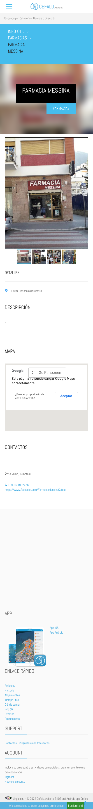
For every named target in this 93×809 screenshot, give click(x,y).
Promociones (12, 719)
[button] (8, 193)
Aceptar (66, 396)
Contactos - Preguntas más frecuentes (27, 743)
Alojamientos (12, 695)
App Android (56, 632)
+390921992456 (18, 485)
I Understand (75, 806)
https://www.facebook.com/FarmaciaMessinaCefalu (35, 490)
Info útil (9, 709)
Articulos (10, 686)
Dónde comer (12, 704)
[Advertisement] (46, 559)
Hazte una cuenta (15, 781)
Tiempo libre (12, 700)
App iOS (54, 628)
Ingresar (9, 777)
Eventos (9, 714)
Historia (9, 690)
